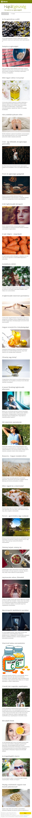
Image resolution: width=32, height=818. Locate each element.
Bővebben (25, 816)
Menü (5, 2)
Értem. (25, 813)
